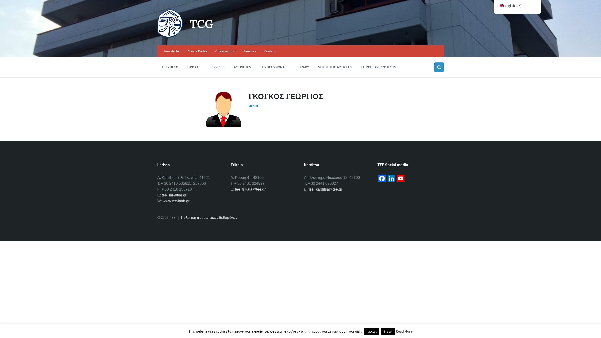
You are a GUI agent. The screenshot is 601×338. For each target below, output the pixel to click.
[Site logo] (170, 36)
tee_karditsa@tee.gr (325, 189)
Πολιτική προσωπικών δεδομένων (209, 217)
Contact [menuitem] (269, 51)
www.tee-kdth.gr (176, 201)
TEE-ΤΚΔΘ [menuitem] (170, 67)
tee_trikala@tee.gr (250, 189)
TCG (201, 24)
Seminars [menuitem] (250, 51)
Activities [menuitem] (242, 67)
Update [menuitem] (193, 67)
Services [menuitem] (216, 67)
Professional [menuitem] (274, 67)
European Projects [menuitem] (378, 67)
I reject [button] (388, 332)
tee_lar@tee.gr (174, 195)
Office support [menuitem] (225, 51)
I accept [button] (372, 332)
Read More (404, 331)
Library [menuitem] (302, 67)
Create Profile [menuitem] (198, 51)
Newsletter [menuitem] (172, 51)
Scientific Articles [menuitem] (335, 67)
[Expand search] (439, 67)
